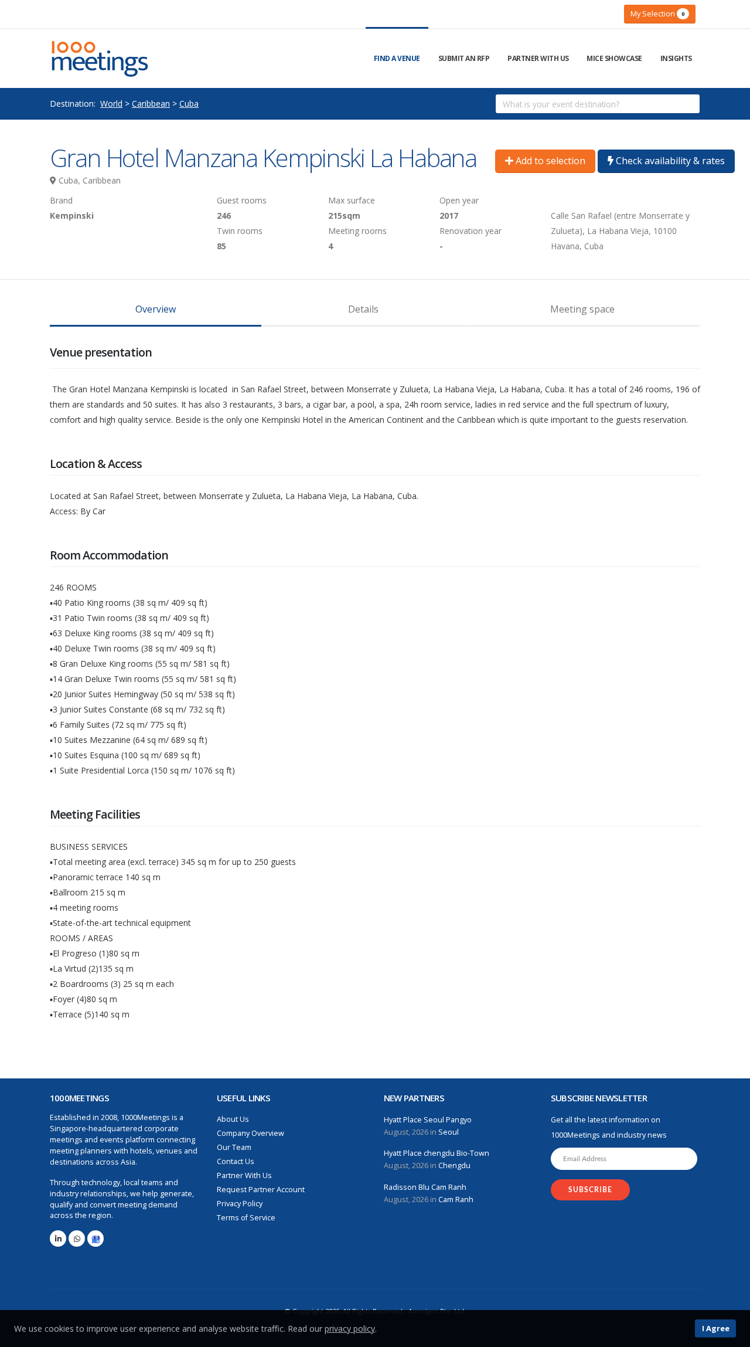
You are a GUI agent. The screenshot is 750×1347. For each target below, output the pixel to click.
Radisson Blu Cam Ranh (425, 1187)
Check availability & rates (669, 160)
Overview (155, 309)
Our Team (234, 1147)
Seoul (448, 1132)
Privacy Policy (239, 1204)
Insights (676, 58)
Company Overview (250, 1133)
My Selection (657, 13)
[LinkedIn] (58, 1238)
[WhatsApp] (77, 1238)
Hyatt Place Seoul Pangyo (428, 1120)
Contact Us (235, 1161)
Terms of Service (246, 1218)
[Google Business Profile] (95, 1238)
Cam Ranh (455, 1200)
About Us (233, 1119)
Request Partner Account (261, 1190)
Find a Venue (397, 58)
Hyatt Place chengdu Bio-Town (436, 1153)
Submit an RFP (464, 58)
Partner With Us (538, 58)
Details (363, 309)
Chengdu (454, 1165)
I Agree (715, 1328)
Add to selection (549, 160)
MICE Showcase (614, 58)
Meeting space (582, 309)
